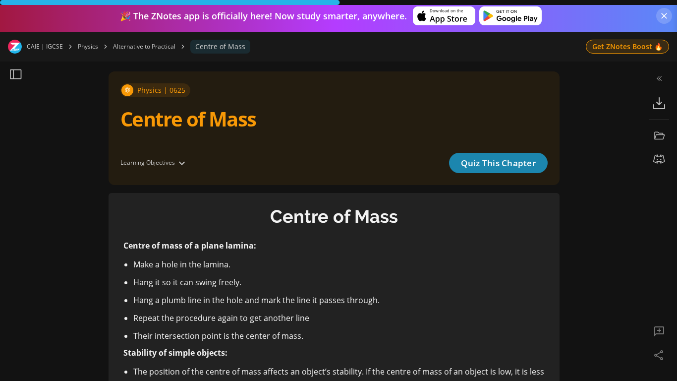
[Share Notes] (659, 355)
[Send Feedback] (659, 331)
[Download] (659, 103)
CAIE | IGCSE (45, 47)
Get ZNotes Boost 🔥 (627, 46)
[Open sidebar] (16, 74)
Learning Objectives (147, 162)
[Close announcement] (664, 16)
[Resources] (659, 135)
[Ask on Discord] (659, 159)
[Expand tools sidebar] (659, 78)
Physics (88, 47)
